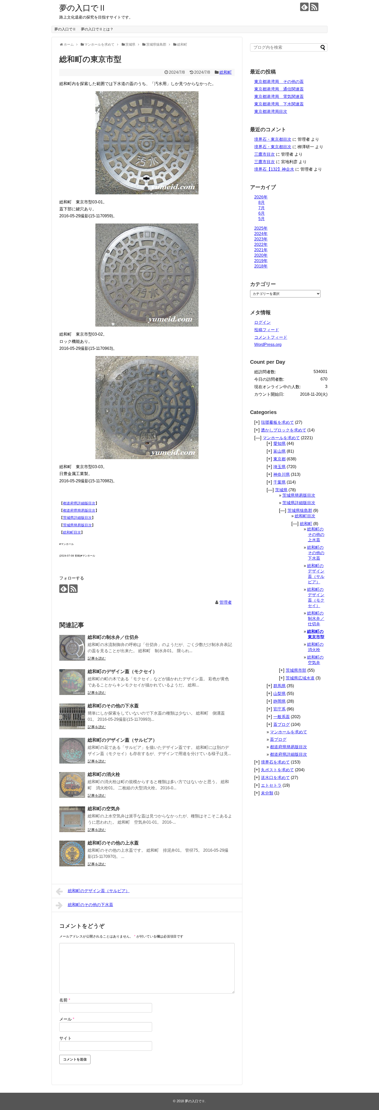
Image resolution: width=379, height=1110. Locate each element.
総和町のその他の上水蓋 (113, 843)
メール (66, 1019)
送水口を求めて (275, 777)
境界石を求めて (275, 762)
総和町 (225, 72)
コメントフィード (270, 337)
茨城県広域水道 (300, 678)
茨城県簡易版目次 (77, 525)
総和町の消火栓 (104, 774)
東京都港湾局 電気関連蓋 (279, 96)
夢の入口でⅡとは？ (97, 29)
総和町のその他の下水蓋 (113, 705)
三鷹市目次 (264, 154)
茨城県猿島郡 (299, 510)
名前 (64, 1000)
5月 (261, 219)
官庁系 (279, 709)
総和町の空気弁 (104, 808)
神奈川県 (281, 474)
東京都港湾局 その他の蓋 (279, 81)
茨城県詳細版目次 (77, 518)
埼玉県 (279, 467)
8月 (261, 202)
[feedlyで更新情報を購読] (304, 7)
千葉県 (279, 482)
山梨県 (279, 693)
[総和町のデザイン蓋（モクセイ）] (72, 682)
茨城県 (281, 490)
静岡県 (279, 701)
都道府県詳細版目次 (79, 503)
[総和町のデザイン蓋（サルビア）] (72, 751)
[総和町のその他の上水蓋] (72, 853)
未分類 (267, 793)
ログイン (262, 322)
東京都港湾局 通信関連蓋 (279, 89)
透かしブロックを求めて (283, 430)
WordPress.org (268, 344)
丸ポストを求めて (277, 770)
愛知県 (279, 443)
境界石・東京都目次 (272, 139)
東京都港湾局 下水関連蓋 (279, 104)
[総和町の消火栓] (72, 785)
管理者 (225, 602)
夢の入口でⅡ (82, 8)
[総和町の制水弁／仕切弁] (72, 648)
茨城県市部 (296, 670)
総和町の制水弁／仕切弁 (113, 637)
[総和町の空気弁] (72, 819)
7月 (261, 208)
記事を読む (97, 658)
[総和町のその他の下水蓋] (72, 716)
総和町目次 (72, 532)
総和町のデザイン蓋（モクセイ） (122, 671)
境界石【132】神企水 (274, 169)
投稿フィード (266, 330)
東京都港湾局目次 (270, 111)
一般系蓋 (281, 717)
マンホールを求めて (281, 438)
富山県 (279, 451)
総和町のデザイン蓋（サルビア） (122, 740)
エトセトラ (271, 785)
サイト (65, 1038)
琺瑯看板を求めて (277, 422)
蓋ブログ (281, 724)
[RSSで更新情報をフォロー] (314, 7)
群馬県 (279, 686)
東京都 (279, 459)
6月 (261, 213)
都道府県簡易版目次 (79, 510)
